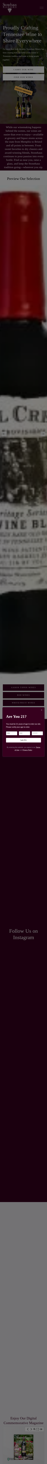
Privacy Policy (27, 750)
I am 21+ (23, 740)
